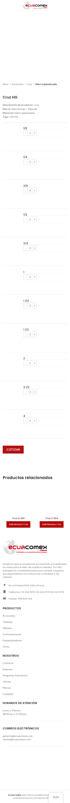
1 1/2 (26, 329)
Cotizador (8, 693)
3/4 (25, 243)
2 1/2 (26, 387)
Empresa (7, 669)
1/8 (25, 128)
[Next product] (65, 89)
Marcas (7, 687)
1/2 (25, 214)
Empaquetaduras (12, 640)
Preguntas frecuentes (15, 675)
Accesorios (18, 84)
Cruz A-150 (18, 518)
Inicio (6, 84)
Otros (6, 646)
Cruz (29, 84)
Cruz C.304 (51, 518)
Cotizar (13, 449)
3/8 (25, 186)
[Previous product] (58, 89)
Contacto (8, 663)
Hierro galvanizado (46, 84)
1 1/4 (26, 301)
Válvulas (7, 627)
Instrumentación (12, 634)
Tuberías (8, 621)
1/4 (25, 157)
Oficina (7, 681)
